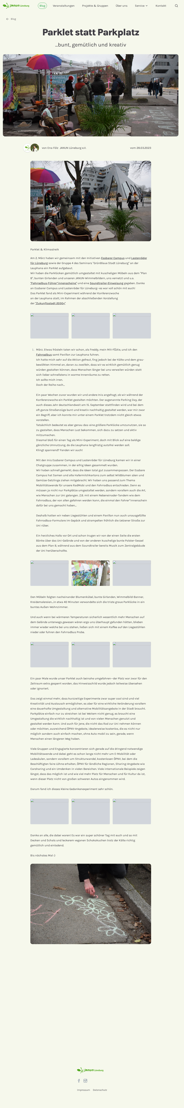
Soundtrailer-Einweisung (106, 283)
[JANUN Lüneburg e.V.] (26, 148)
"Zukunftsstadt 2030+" (50, 303)
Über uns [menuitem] (121, 5)
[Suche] (176, 5)
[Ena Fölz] (36, 148)
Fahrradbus (44, 354)
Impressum (83, 1089)
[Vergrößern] (49, 326)
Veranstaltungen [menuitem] (64, 5)
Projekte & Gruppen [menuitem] (95, 5)
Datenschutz (100, 1089)
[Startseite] (16, 5)
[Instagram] (85, 1081)
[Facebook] (79, 1081)
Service (139, 5)
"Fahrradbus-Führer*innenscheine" (53, 283)
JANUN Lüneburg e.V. (73, 148)
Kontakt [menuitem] (161, 5)
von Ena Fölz (50, 148)
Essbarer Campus (113, 258)
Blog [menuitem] (42, 5)
